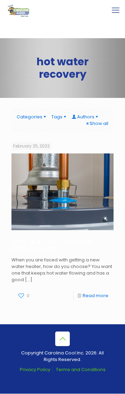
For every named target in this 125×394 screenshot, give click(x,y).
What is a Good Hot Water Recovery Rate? (52, 244)
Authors (85, 117)
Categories (29, 117)
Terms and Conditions (81, 369)
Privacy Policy (35, 369)
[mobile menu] (116, 10)
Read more (95, 295)
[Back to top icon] (62, 339)
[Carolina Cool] (18, 10)
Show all (99, 123)
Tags (56, 117)
